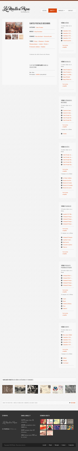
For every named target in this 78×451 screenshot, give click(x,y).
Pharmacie (41, 41)
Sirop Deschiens (38, 31)
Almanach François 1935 (69, 285)
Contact (70, 10)
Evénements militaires (34, 47)
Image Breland (66, 77)
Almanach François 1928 (69, 216)
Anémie (41, 44)
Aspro (64, 298)
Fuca (64, 306)
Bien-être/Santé (39, 36)
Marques (61, 10)
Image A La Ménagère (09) (69, 74)
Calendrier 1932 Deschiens (69, 33)
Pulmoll (65, 360)
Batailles (43, 47)
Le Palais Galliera (67, 178)
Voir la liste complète (65, 46)
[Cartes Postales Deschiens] (14, 28)
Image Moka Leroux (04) (69, 79)
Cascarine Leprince (67, 244)
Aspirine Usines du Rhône (69, 240)
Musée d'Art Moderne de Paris (70, 180)
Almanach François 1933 (69, 224)
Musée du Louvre (67, 187)
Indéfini (38, 74)
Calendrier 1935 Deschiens (69, 38)
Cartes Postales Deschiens (69, 69)
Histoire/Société (48, 36)
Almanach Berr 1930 (68, 275)
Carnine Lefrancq (67, 303)
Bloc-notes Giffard (67, 335)
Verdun (65, 133)
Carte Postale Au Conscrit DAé (70, 157)
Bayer (64, 301)
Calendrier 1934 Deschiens (69, 35)
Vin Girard (65, 363)
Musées (46, 44)
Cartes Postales (39, 27)
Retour (73, 403)
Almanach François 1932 (69, 221)
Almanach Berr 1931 (68, 278)
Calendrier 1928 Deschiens (69, 31)
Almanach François (67, 237)
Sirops (36, 41)
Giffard (64, 358)
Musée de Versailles (68, 185)
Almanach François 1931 (69, 283)
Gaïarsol (65, 308)
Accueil (45, 10)
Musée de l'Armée (67, 183)
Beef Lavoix (66, 242)
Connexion (71, 445)
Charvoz (65, 247)
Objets (52, 10)
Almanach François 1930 (69, 219)
